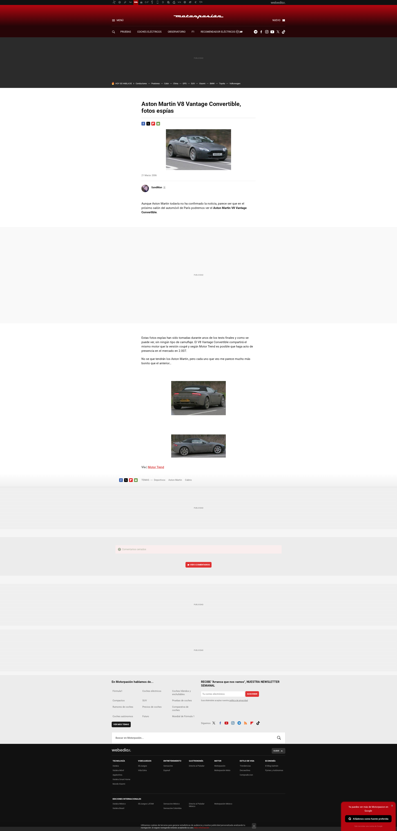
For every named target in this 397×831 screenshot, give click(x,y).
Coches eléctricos (151, 691)
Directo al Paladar (196, 766)
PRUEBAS (125, 31)
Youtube (272, 32)
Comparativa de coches (180, 708)
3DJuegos (142, 766)
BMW (212, 83)
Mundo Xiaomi (119, 784)
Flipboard (153, 124)
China (175, 83)
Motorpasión (198, 15)
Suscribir (252, 694)
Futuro (145, 716)
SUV (193, 83)
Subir (276, 751)
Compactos (119, 700)
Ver (200, 565)
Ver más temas (121, 724)
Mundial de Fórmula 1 (183, 716)
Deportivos (159, 480)
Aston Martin (175, 480)
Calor (166, 83)
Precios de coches (152, 706)
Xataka (116, 766)
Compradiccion (246, 775)
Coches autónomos (123, 716)
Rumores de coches (123, 706)
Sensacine (168, 766)
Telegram (255, 32)
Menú (120, 20)
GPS (185, 83)
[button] (158, 187)
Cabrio (188, 480)
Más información (201, 827)
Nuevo (276, 20)
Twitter (278, 32)
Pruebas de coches (182, 700)
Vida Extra (142, 770)
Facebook (261, 32)
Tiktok (283, 32)
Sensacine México (171, 804)
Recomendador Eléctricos (218, 31)
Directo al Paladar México (196, 805)
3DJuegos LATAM (146, 804)
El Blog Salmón (271, 766)
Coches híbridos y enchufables (181, 693)
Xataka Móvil (118, 770)
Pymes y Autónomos (274, 770)
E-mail (158, 124)
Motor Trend (156, 467)
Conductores (141, 83)
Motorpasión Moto (222, 770)
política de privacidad (238, 700)
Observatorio (176, 31)
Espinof (166, 770)
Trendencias (245, 766)
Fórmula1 (117, 691)
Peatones (155, 83)
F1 (193, 31)
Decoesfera (245, 770)
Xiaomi (202, 83)
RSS (245, 722)
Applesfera (117, 775)
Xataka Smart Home (121, 779)
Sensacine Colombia (172, 808)
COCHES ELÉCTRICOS (149, 31)
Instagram (267, 32)
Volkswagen (235, 83)
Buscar (279, 738)
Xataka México (119, 804)
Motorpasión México (223, 804)
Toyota (222, 83)
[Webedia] (121, 750)
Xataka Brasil (118, 808)
